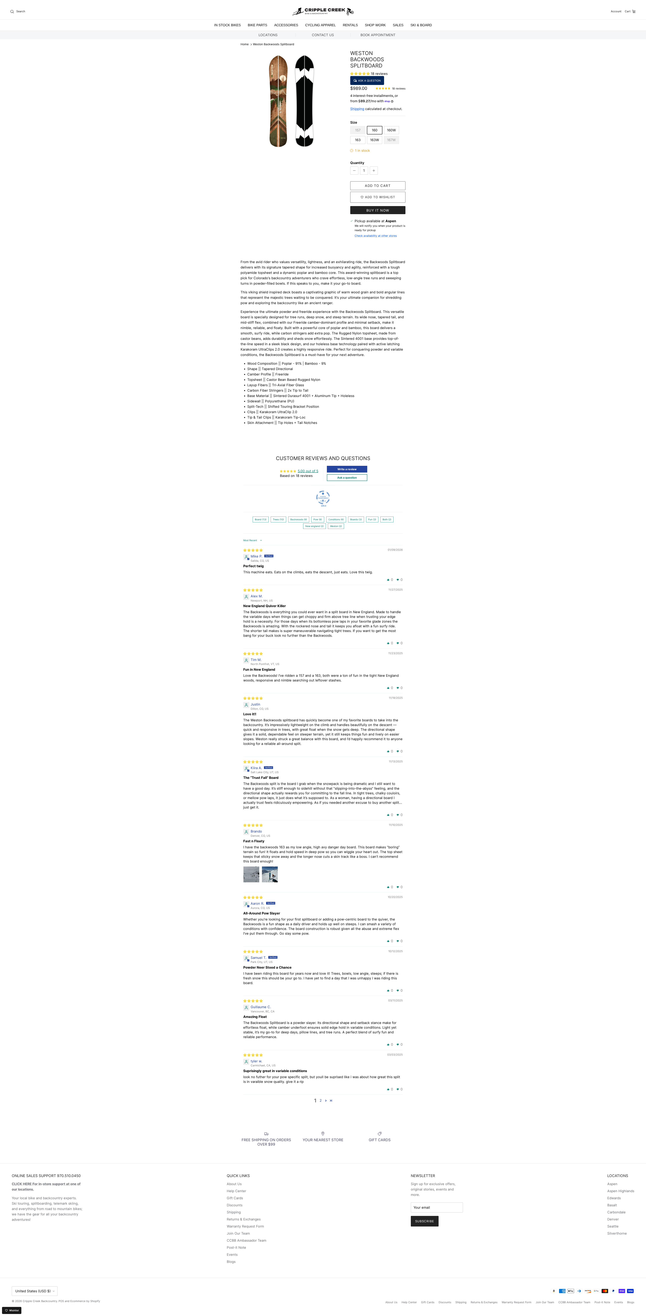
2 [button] (321, 1100)
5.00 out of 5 (308, 471)
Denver (613, 1219)
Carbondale (616, 1212)
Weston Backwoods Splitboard (273, 44)
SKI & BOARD (421, 25)
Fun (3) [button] (372, 519)
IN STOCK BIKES (227, 25)
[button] (360, 74)
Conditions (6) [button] (336, 519)
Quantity (357, 163)
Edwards (614, 1198)
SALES (398, 25)
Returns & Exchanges (244, 1219)
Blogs (231, 1262)
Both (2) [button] (387, 519)
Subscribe (424, 1221)
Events (232, 1255)
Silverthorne (617, 1233)
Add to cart (378, 186)
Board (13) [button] (260, 519)
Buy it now (377, 210)
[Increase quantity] (374, 171)
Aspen (612, 1184)
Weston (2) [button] (336, 526)
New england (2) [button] (314, 526)
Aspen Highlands (620, 1191)
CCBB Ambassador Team (246, 1240)
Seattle (613, 1226)
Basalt (612, 1205)
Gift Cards (235, 1198)
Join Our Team (238, 1233)
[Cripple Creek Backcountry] (323, 11)
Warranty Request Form (245, 1226)
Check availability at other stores (376, 235)
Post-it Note (236, 1248)
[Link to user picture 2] (270, 874)
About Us (234, 1184)
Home (245, 44)
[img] (253, 550)
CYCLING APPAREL (320, 25)
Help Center (236, 1191)
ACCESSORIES (286, 25)
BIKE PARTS (257, 25)
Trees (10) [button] (278, 519)
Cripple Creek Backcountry (40, 1301)
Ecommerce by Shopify (85, 1301)
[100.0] (323, 497)
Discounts (234, 1205)
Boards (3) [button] (356, 519)
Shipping (357, 109)
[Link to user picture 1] (251, 874)
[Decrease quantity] (354, 171)
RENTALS (350, 25)
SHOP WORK (375, 25)
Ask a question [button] (347, 477)
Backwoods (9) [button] (298, 519)
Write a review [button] (347, 469)
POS (61, 1301)
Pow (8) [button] (317, 519)
